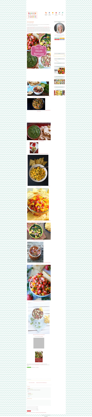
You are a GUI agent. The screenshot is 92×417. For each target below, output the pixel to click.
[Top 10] (52, 14)
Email (37, 408)
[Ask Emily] (62, 14)
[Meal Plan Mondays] (46, 14)
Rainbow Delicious (34, 15)
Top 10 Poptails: (41, 336)
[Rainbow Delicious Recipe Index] (59, 14)
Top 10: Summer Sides (31, 382)
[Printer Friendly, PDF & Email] (29, 367)
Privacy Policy (46, 416)
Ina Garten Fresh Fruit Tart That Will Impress (41, 382)
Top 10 (30, 379)
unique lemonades (32, 27)
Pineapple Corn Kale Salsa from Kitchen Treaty (38, 240)
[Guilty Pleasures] (56, 14)
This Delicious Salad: (39, 350)
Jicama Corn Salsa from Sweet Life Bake (43, 153)
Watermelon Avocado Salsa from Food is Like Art (39, 334)
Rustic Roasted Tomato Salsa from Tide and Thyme (43, 263)
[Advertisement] (46, 5)
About (56, 60)
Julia (28, 388)
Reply (28, 391)
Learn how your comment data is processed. (41, 412)
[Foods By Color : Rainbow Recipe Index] (49, 14)
